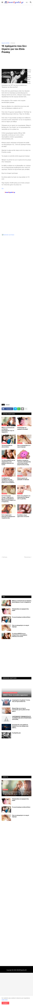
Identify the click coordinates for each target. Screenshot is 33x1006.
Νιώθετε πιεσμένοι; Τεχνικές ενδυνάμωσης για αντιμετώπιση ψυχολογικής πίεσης (24, 462)
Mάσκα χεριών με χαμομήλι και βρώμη (23, 478)
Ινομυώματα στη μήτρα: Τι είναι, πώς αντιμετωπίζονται (21, 700)
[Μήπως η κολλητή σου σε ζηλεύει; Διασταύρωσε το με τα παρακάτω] (6, 603)
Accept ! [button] (5, 1003)
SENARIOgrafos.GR (21, 970)
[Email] (22, 408)
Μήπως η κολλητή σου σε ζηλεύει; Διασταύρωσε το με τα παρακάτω (8, 430)
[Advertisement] (16, 23)
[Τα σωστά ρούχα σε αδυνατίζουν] (6, 619)
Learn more (5, 999)
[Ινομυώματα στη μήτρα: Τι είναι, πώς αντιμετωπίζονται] (6, 702)
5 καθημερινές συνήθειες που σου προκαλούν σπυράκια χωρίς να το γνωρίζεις (8, 480)
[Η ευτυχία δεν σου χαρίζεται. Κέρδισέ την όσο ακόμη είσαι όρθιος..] (6, 727)
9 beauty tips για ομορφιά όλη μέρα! (22, 428)
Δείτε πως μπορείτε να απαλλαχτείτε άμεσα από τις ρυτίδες (23, 497)
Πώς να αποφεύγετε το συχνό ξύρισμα (23, 446)
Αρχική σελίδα (5, 43)
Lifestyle (13, 43)
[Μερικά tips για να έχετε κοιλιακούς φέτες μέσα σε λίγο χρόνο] (6, 711)
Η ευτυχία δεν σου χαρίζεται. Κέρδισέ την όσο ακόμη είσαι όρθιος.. (20, 726)
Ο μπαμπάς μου (16, 733)
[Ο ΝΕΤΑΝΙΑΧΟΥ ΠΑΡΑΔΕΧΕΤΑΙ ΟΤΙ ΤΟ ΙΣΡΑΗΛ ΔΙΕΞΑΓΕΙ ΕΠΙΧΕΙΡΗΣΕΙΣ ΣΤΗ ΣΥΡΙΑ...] (6, 719)
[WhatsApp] (18, 408)
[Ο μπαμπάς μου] (6, 735)
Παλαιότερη (27, 557)
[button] (2, 2)
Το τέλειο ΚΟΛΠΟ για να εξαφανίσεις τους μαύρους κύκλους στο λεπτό (8, 462)
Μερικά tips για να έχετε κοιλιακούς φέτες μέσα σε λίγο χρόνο (21, 710)
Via (2, 188)
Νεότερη (4, 557)
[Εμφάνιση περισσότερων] (26, 408)
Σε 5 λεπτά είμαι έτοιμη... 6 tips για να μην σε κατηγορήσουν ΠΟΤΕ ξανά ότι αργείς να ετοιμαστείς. (8, 498)
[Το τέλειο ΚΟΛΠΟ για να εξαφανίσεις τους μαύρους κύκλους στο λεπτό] (6, 636)
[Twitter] (15, 408)
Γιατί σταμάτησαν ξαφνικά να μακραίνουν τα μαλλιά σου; (8, 516)
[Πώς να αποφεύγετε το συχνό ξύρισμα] (6, 628)
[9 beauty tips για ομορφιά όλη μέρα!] (6, 611)
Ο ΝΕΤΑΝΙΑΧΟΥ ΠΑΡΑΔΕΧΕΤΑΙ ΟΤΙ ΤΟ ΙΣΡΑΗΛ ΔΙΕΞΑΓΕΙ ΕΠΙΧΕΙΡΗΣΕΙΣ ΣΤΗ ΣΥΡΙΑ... (21, 718)
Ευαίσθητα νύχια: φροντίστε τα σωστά (23, 515)
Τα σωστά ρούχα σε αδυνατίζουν (7, 446)
